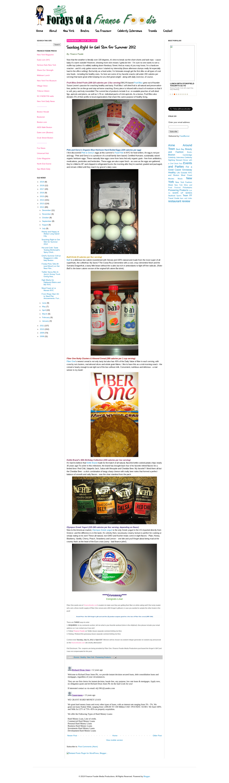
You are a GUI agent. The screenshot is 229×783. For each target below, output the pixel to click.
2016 (42, 193)
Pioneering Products (103, 657)
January (45, 321)
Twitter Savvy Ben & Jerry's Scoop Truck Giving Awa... (51, 274)
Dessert (179, 160)
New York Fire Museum (47, 81)
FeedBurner (185, 136)
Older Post (157, 735)
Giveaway (187, 170)
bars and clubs (186, 198)
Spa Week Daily (43, 169)
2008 (42, 336)
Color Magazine (43, 158)
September (47, 221)
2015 (42, 196)
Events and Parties (180, 164)
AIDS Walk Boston (44, 127)
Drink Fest (178, 164)
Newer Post (72, 735)
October (45, 217)
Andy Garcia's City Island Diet (179, 84)
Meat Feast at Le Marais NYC (49, 289)
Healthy (83, 657)
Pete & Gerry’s (88, 153)
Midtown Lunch (43, 75)
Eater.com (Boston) (45, 132)
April (44, 310)
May (44, 306)
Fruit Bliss (138, 83)
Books (189, 152)
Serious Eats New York (46, 65)
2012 (42, 207)
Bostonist (41, 117)
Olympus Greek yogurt (102, 530)
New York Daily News (46, 101)
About (53, 31)
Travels (152, 31)
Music (180, 179)
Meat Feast (186, 175)
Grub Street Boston (45, 138)
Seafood (171, 195)
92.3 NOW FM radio (45, 96)
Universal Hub (43, 153)
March (45, 314)
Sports (178, 196)
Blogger (147, 776)
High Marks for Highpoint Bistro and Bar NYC (51, 282)
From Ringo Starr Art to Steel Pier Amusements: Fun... (51, 296)
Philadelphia (187, 188)
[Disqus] (114, 698)
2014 (42, 200)
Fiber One (71, 361)
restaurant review (179, 201)
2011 (42, 326)
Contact (167, 31)
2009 (42, 333)
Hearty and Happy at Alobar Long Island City (50, 234)
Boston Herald (43, 112)
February (46, 317)
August (45, 225)
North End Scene (44, 164)
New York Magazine (45, 55)
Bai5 (69, 260)
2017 (42, 189)
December (46, 210)
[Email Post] (114, 657)
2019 (42, 182)
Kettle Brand (92, 463)
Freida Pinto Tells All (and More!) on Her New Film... (51, 266)
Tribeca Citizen (43, 91)
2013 (42, 203)
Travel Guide (173, 198)
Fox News (41, 148)
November (46, 214)
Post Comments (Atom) (88, 746)
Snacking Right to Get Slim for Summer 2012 (51, 242)
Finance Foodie (79, 631)
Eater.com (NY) (43, 60)
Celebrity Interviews (130, 31)
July (44, 228)
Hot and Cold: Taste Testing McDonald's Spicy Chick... (51, 250)
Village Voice (42, 86)
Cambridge (187, 155)
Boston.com (42, 122)
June (44, 303)
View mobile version (114, 740)
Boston (85, 31)
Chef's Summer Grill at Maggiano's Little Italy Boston (51, 258)
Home (39, 31)
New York (68, 31)
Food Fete (119, 153)
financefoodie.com (90, 605)
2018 (42, 185)
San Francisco (103, 31)
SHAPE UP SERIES (182, 193)
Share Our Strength (45, 70)
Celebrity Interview (176, 157)
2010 (42, 329)
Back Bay (180, 149)
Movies (171, 179)
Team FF (187, 195)
